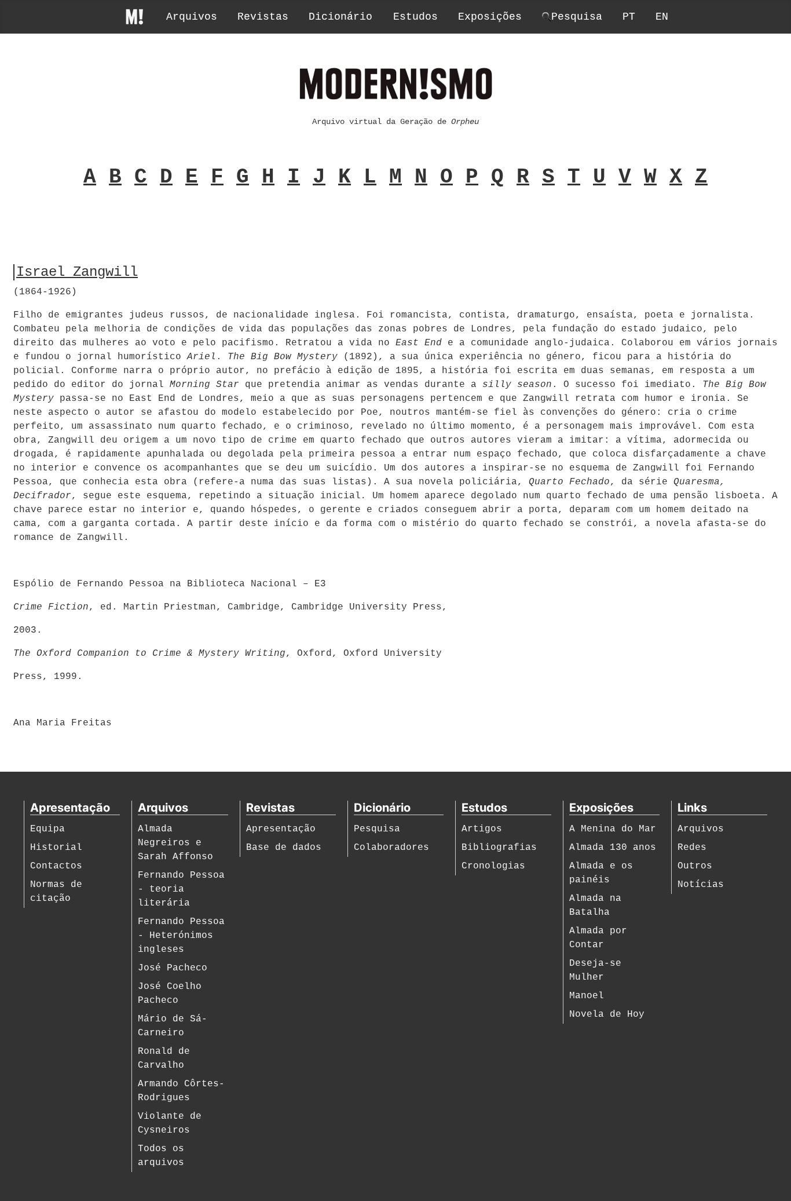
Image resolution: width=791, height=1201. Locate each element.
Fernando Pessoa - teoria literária (181, 889)
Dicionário (340, 17)
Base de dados (283, 847)
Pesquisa (377, 829)
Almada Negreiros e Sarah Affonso (175, 843)
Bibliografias (499, 847)
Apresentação (281, 829)
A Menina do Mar (612, 829)
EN (661, 17)
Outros (695, 866)
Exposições (490, 17)
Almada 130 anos (612, 847)
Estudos (415, 17)
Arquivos (191, 17)
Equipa (47, 829)
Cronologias (493, 866)
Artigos (482, 829)
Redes (692, 847)
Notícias (701, 884)
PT (628, 17)
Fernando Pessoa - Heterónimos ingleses (181, 936)
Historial (56, 847)
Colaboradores (391, 847)
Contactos (56, 866)
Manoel (586, 996)
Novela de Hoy (606, 1014)
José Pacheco (172, 968)
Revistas (262, 17)
